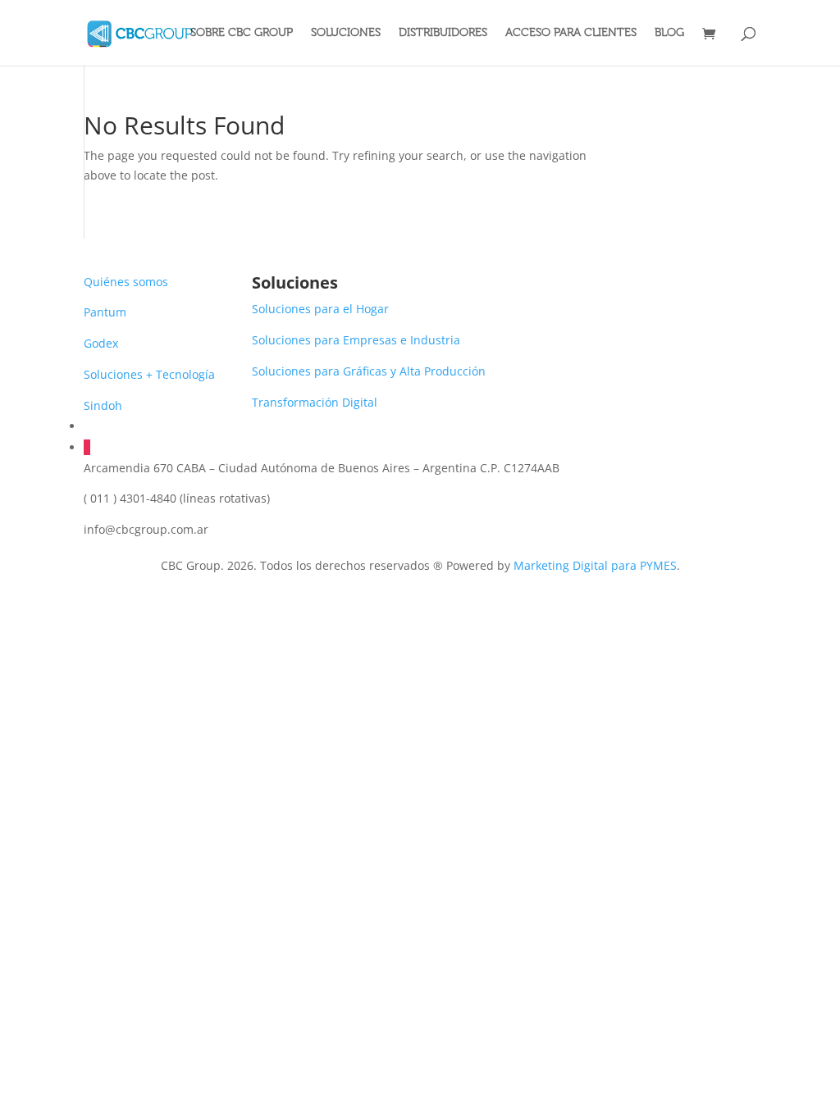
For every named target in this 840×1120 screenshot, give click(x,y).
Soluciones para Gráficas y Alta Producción (369, 371)
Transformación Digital (314, 402)
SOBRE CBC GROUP (241, 33)
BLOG (669, 33)
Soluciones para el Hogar (320, 308)
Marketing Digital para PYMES (595, 565)
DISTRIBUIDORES (443, 33)
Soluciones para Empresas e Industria (356, 340)
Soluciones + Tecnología (149, 374)
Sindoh (103, 405)
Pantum (105, 312)
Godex (101, 343)
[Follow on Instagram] (87, 447)
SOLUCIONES (346, 33)
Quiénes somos (126, 281)
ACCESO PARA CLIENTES (571, 33)
